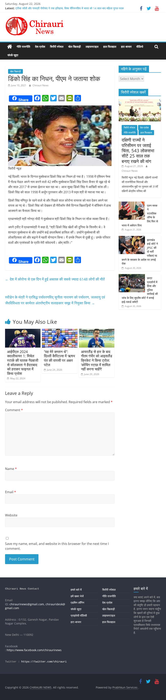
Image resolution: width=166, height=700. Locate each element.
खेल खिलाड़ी (74, 46)
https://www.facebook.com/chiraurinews (34, 650)
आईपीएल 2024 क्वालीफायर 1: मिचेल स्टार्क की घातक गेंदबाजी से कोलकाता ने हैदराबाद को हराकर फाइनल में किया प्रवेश (22, 362)
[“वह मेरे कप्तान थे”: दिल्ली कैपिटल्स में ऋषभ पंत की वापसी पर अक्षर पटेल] (60, 331)
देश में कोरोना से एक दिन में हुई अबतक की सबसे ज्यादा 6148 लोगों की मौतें (55, 279)
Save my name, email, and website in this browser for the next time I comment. (57, 546)
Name (11, 469)
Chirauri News (41, 85)
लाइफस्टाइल (92, 46)
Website (11, 515)
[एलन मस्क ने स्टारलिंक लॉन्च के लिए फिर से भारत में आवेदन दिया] (132, 204)
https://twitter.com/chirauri (44, 661)
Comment (14, 410)
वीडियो (139, 46)
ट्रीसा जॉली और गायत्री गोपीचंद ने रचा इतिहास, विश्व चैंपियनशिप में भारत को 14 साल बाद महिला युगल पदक (69, 8)
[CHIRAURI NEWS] (9, 46)
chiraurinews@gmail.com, (27, 604)
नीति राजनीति (23, 46)
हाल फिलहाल (109, 46)
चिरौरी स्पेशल (56, 46)
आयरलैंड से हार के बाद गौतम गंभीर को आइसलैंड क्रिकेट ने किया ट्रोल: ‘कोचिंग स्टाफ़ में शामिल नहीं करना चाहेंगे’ (96, 360)
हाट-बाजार (126, 46)
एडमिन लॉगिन (77, 602)
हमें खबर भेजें (77, 596)
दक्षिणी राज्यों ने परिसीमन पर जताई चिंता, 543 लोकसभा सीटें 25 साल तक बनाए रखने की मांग (138, 150)
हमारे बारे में (76, 590)
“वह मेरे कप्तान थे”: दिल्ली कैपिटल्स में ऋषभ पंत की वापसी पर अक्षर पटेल (59, 358)
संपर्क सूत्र (12, 55)
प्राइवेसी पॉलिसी (79, 615)
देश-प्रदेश (40, 46)
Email (10, 492)
